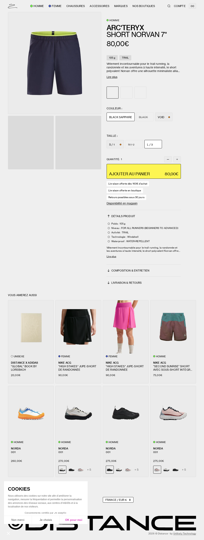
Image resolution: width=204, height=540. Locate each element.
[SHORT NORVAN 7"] (126, 93)
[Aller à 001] (31, 412)
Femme (57, 6)
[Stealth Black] (72, 470)
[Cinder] (119, 470)
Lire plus (112, 77)
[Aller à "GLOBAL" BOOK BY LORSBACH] (31, 326)
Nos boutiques (143, 6)
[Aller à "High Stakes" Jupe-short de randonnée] (78, 326)
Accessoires (99, 6)
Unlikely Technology (184, 533)
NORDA (16, 448)
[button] (54, 63)
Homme (38, 6)
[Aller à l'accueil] (12, 6)
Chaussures (75, 6)
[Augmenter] (177, 159)
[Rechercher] (169, 6)
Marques (121, 6)
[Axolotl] (81, 470)
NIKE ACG (64, 362)
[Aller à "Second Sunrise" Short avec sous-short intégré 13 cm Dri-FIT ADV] (173, 326)
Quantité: (114, 159)
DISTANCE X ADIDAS (24, 362)
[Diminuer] (168, 159)
